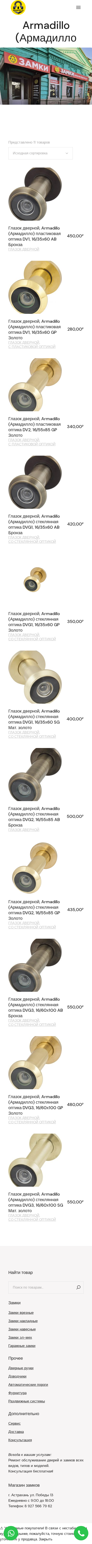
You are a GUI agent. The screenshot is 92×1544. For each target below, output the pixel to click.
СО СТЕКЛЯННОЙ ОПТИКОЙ (32, 542)
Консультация (20, 1440)
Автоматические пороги (28, 1384)
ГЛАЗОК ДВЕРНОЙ (23, 249)
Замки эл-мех (20, 1337)
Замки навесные (22, 1329)
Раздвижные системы (26, 1401)
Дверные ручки (21, 1368)
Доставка (16, 1431)
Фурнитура (17, 1392)
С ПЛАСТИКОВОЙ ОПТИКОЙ (32, 347)
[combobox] (40, 153)
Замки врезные (21, 1312)
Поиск (78, 1287)
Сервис (14, 1423)
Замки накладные (23, 1321)
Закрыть (45, 1539)
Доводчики (17, 1376)
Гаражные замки (22, 1345)
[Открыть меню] (78, 7)
